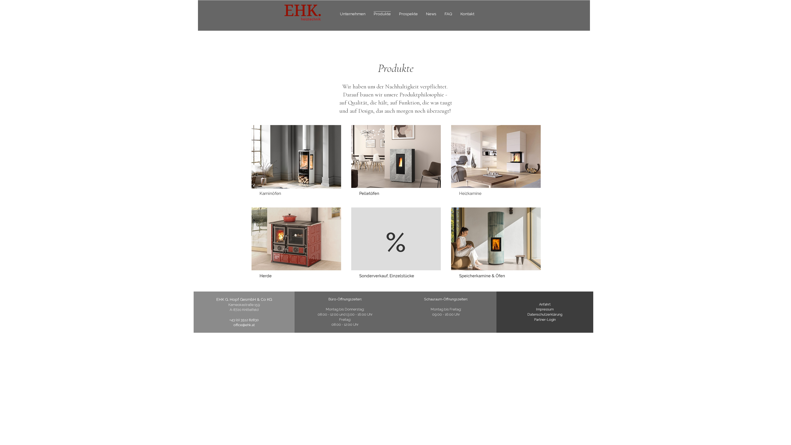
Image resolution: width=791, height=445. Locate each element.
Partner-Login (545, 319)
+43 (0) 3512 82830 (244, 320)
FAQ (448, 14)
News (431, 14)
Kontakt (467, 14)
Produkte (382, 14)
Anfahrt (545, 304)
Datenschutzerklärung (544, 314)
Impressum (545, 309)
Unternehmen (352, 14)
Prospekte (408, 14)
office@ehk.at (244, 325)
